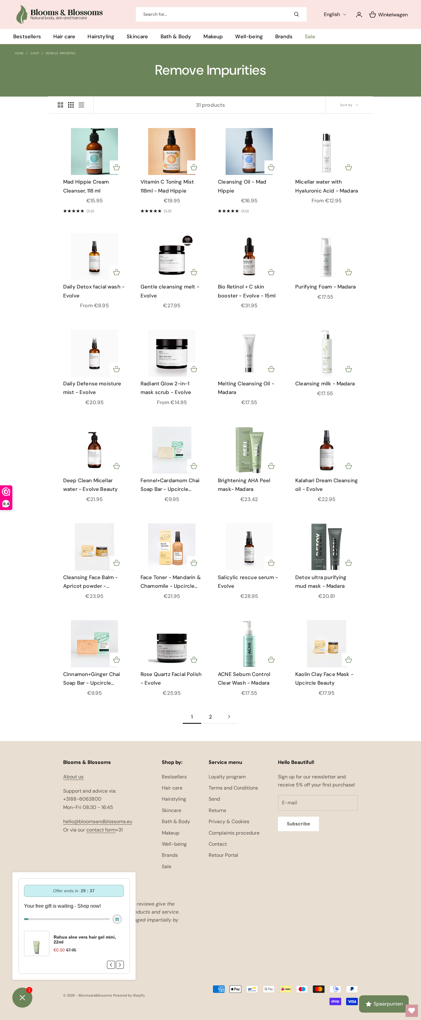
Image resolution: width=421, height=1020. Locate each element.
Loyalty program (227, 776)
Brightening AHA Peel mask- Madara (244, 485)
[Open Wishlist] (412, 1011)
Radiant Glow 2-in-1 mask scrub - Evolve (166, 388)
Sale (310, 36)
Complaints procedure (234, 833)
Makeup (213, 36)
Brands (283, 36)
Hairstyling (101, 36)
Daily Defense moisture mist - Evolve (92, 388)
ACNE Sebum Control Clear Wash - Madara (244, 678)
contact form (101, 830)
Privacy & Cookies (229, 821)
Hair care (64, 36)
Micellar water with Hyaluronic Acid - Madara (326, 186)
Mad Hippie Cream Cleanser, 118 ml (86, 186)
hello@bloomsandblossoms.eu (97, 821)
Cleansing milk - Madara (325, 383)
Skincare (137, 36)
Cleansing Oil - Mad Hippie (242, 186)
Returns (217, 810)
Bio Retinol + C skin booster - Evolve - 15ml (247, 291)
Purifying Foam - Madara (325, 286)
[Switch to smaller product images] (71, 105)
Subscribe (298, 824)
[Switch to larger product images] (60, 105)
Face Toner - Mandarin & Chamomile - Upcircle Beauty (171, 582)
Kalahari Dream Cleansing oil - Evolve (326, 485)
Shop (35, 53)
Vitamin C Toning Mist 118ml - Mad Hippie (167, 186)
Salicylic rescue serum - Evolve (248, 582)
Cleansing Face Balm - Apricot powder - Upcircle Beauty (90, 582)
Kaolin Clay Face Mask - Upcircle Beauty (324, 678)
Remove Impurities (61, 53)
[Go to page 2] (229, 717)
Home (19, 53)
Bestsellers (27, 36)
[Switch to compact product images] (81, 105)
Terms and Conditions (233, 788)
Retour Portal (223, 855)
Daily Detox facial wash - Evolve (94, 291)
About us (73, 776)
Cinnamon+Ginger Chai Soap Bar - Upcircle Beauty (91, 679)
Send (214, 799)
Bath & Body (176, 36)
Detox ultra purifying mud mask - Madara (321, 582)
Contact (218, 844)
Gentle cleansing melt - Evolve (170, 291)
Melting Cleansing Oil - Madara (246, 388)
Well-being (249, 36)
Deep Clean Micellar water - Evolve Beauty (90, 485)
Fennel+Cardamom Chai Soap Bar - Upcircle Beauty (170, 485)
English (332, 14)
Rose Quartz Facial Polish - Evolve (171, 678)
